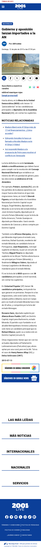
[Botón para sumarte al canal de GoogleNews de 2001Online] (20, 378)
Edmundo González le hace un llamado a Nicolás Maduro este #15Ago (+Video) (18, 141)
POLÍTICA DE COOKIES (12, 530)
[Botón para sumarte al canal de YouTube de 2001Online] (37, 87)
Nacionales (7, 24)
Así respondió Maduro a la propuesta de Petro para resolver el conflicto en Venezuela (20, 152)
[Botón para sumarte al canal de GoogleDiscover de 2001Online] (20, 368)
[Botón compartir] (4, 78)
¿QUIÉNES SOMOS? (13, 535)
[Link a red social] (7, 517)
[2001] (20, 6)
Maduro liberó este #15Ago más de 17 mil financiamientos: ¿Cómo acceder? (20, 130)
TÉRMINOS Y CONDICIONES (10, 525)
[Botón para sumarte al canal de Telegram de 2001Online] (33, 87)
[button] (10, 78)
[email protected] (10, 95)
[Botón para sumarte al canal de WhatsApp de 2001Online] (30, 87)
